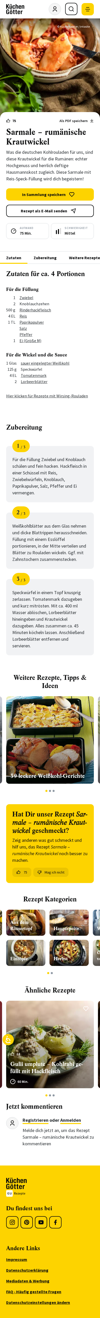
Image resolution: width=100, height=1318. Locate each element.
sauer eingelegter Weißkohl (45, 363)
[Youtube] (41, 1222)
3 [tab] (54, 791)
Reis (23, 316)
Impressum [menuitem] (16, 1259)
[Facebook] (55, 1222)
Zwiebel (26, 297)
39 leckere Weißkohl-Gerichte (47, 776)
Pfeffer (25, 334)
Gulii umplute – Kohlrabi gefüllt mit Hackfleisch (46, 1067)
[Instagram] (12, 1222)
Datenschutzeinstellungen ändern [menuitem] (38, 1302)
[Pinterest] (27, 1222)
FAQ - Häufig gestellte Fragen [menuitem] (33, 1291)
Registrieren (35, 1120)
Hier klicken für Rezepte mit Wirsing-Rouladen (47, 395)
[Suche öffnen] (71, 9)
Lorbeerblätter (34, 381)
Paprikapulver (31, 322)
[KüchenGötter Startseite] (15, 9)
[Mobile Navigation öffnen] (88, 9)
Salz (23, 328)
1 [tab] (46, 791)
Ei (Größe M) (30, 340)
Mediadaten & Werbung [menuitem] (27, 1280)
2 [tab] (50, 791)
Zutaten (13, 257)
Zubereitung (45, 257)
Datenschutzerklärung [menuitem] (27, 1270)
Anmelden (70, 1120)
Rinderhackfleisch (35, 309)
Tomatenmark (33, 375)
